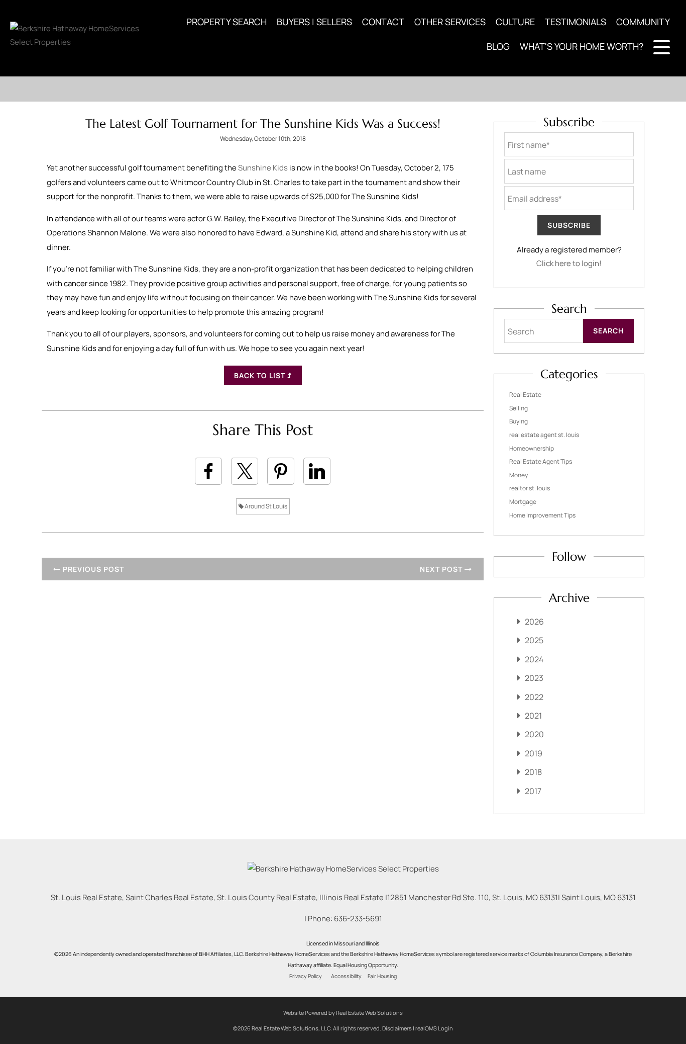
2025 (534, 640)
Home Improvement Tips (542, 515)
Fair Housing (382, 976)
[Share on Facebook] (208, 471)
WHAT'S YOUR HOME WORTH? (581, 46)
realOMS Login (434, 1028)
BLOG (498, 46)
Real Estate (525, 394)
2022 (534, 697)
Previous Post (92, 569)
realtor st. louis (529, 488)
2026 (534, 621)
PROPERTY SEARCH (226, 22)
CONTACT (383, 22)
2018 (533, 771)
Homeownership (531, 448)
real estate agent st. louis (544, 434)
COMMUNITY (643, 22)
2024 (534, 659)
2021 (533, 715)
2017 (533, 791)
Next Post (442, 569)
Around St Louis (265, 506)
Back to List (260, 375)
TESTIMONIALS (575, 22)
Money (518, 475)
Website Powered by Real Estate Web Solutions (343, 1012)
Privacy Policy (305, 976)
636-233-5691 (358, 918)
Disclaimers (397, 1028)
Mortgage (522, 501)
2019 (533, 753)
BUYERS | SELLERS (314, 22)
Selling (518, 408)
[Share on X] (244, 471)
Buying (518, 421)
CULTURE (515, 22)
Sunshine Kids (263, 167)
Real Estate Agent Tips (540, 461)
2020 (534, 734)
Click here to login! (569, 263)
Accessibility (346, 976)
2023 (534, 677)
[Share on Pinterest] (280, 471)
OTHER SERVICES (450, 22)
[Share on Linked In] (316, 471)
